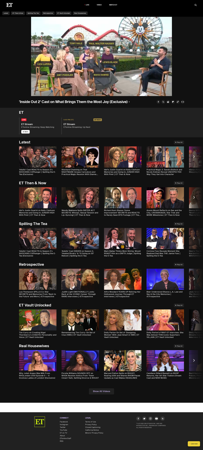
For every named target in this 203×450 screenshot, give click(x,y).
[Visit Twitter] (144, 419)
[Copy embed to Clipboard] (183, 102)
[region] (101, 56)
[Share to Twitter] (163, 102)
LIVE (87, 5)
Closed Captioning (92, 427)
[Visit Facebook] (138, 419)
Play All (179, 142)
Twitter (63, 427)
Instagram (64, 424)
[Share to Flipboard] (173, 102)
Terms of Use (90, 422)
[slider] (101, 90)
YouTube (63, 430)
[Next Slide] (195, 157)
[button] (34, 93)
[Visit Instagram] (150, 419)
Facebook (64, 422)
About (62, 435)
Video (99, 5)
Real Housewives (80, 13)
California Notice (92, 430)
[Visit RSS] (162, 419)
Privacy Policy (91, 424)
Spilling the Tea (33, 13)
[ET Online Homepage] (9, 5)
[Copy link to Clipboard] (178, 102)
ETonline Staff (65, 438)
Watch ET (113, 5)
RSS (61, 441)
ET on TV (63, 433)
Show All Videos (101, 391)
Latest (6, 13)
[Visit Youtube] (156, 418)
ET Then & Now (18, 13)
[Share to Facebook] (158, 102)
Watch (26, 132)
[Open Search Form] (196, 5)
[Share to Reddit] (168, 102)
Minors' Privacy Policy (94, 433)
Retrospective (48, 13)
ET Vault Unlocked (63, 13)
